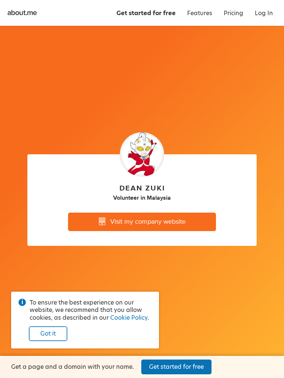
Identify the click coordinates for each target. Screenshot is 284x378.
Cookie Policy (129, 317)
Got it (48, 333)
